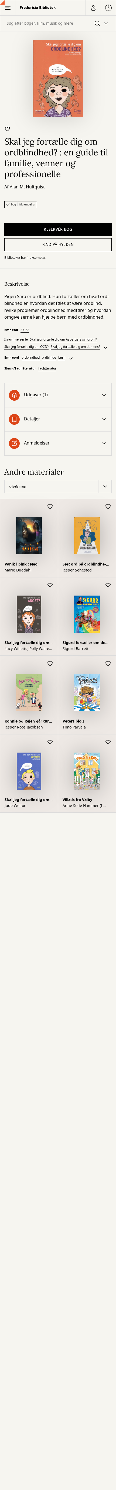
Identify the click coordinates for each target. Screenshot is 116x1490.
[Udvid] (105, 347)
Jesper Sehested (77, 570)
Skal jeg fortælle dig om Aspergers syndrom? (63, 339)
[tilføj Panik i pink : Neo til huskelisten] (50, 507)
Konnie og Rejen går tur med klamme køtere (27, 721)
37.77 (25, 330)
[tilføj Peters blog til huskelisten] (108, 664)
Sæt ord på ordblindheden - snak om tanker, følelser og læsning (86, 564)
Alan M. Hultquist (27, 187)
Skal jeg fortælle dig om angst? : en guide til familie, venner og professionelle (28, 643)
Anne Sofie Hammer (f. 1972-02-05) (83, 806)
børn (61, 357)
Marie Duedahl (18, 570)
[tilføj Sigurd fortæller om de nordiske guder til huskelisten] (108, 585)
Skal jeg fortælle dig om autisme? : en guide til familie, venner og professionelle (28, 800)
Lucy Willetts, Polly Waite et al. (27, 649)
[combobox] (58, 23)
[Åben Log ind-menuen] (93, 7)
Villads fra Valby (77, 800)
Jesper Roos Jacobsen (24, 727)
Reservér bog (58, 229)
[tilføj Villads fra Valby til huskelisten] (108, 742)
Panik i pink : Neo (21, 564)
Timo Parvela (74, 727)
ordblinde (49, 357)
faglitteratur (47, 368)
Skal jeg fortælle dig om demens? (75, 346)
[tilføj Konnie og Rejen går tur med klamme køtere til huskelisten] (50, 664)
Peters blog (73, 721)
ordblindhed (31, 357)
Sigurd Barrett (75, 649)
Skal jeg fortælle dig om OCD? (26, 346)
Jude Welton (15, 806)
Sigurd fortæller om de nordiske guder (84, 643)
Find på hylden (58, 244)
